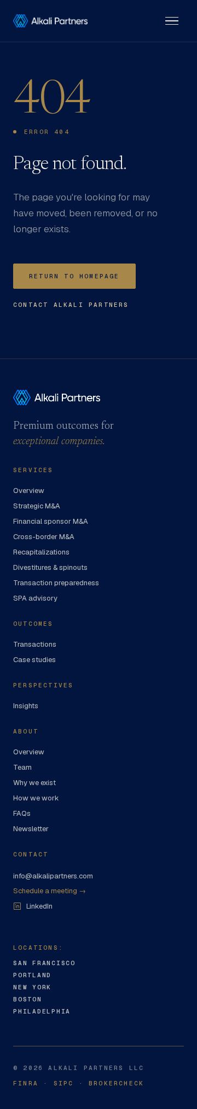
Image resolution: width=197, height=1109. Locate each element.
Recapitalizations (41, 552)
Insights (25, 705)
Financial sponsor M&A (50, 521)
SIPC (64, 1083)
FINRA (25, 1083)
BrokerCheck (116, 1083)
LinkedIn (39, 906)
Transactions (34, 644)
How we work (36, 798)
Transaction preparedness (56, 582)
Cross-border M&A (43, 536)
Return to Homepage (74, 276)
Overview (28, 490)
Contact (30, 854)
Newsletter (31, 828)
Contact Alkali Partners (71, 305)
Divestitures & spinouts (50, 567)
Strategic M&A (36, 506)
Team (22, 767)
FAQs (22, 813)
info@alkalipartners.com (53, 876)
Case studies (34, 659)
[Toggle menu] (172, 21)
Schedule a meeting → (49, 890)
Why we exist (34, 782)
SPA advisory (35, 598)
